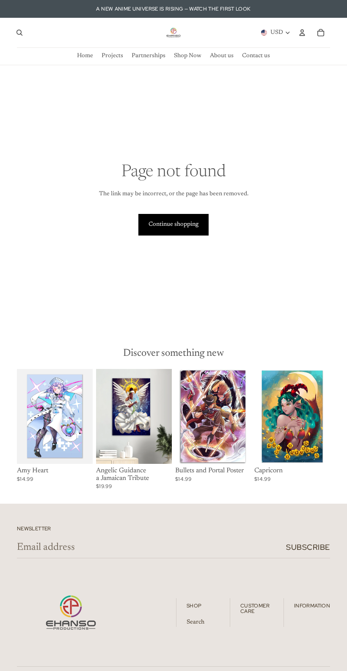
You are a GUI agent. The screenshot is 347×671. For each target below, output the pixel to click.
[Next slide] (83, 416)
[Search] (19, 32)
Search (195, 622)
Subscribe (308, 547)
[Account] (302, 32)
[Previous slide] (26, 416)
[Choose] (79, 450)
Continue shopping (173, 224)
